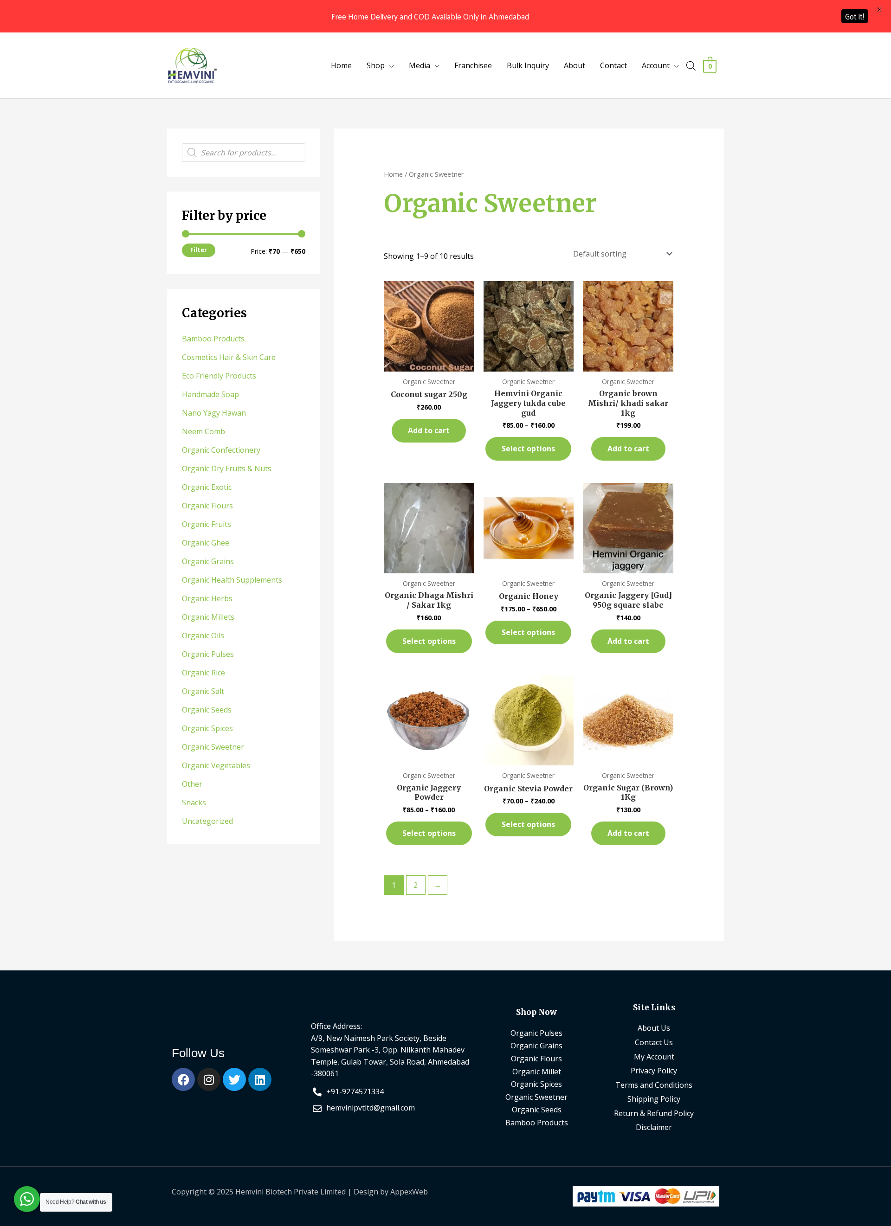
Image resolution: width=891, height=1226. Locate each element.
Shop (376, 65)
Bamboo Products (213, 339)
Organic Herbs (207, 598)
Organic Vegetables (216, 765)
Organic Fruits (206, 524)
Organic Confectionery (221, 450)
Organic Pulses (208, 654)
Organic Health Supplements (232, 580)
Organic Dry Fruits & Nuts (226, 468)
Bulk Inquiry (528, 65)
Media (419, 65)
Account (656, 65)
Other (192, 784)
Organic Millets (208, 617)
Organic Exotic (207, 487)
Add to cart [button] (429, 430)
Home (341, 65)
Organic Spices (207, 728)
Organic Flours (207, 506)
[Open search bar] (691, 65)
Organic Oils (203, 635)
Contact (613, 65)
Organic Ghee (205, 543)
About (574, 65)
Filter (198, 250)
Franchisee (473, 65)
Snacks (194, 802)
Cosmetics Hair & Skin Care (229, 357)
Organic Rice (203, 673)
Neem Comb (203, 431)
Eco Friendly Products (219, 376)
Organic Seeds (207, 710)
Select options (528, 448)
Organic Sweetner (213, 747)
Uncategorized (207, 821)
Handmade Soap (210, 394)
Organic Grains (208, 561)
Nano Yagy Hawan (214, 413)
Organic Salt (203, 691)
